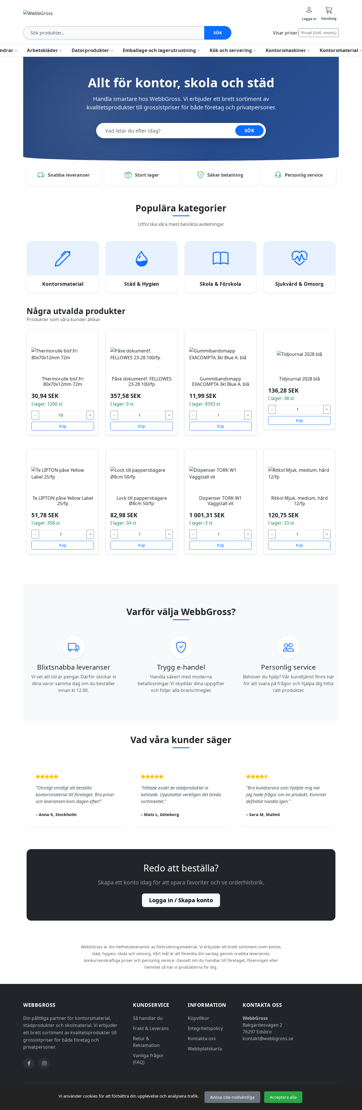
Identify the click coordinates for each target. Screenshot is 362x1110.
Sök (218, 32)
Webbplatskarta (205, 1049)
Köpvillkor (198, 1018)
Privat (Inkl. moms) (318, 32)
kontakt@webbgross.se (268, 1038)
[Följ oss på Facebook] (29, 1063)
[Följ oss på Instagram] (44, 1063)
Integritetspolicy (205, 1028)
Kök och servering (231, 50)
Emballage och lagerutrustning (160, 50)
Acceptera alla (283, 1097)
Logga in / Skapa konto (181, 900)
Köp (62, 426)
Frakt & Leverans (151, 1028)
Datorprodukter (91, 50)
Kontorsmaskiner (286, 50)
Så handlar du (148, 1018)
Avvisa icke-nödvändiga (232, 1097)
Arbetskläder (43, 50)
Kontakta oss (202, 1038)
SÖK (250, 130)
